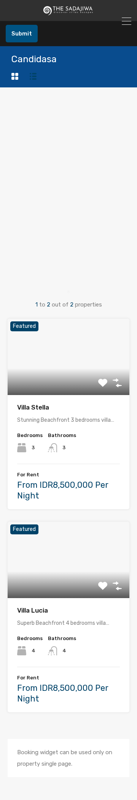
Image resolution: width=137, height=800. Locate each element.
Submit (21, 33)
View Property (69, 379)
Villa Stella (33, 407)
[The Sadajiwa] (68, 11)
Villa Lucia (32, 610)
